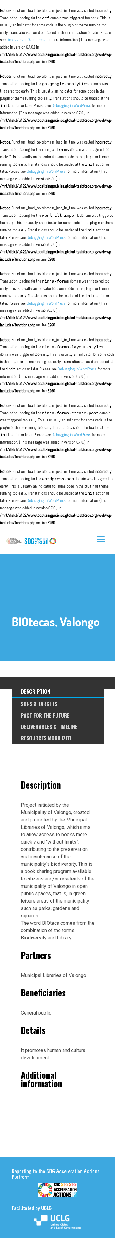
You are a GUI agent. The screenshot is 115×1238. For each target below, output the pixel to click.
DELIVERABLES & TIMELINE (49, 726)
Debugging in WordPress (25, 40)
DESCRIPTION (35, 691)
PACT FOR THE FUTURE (45, 715)
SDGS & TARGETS (39, 704)
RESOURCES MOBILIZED (46, 738)
